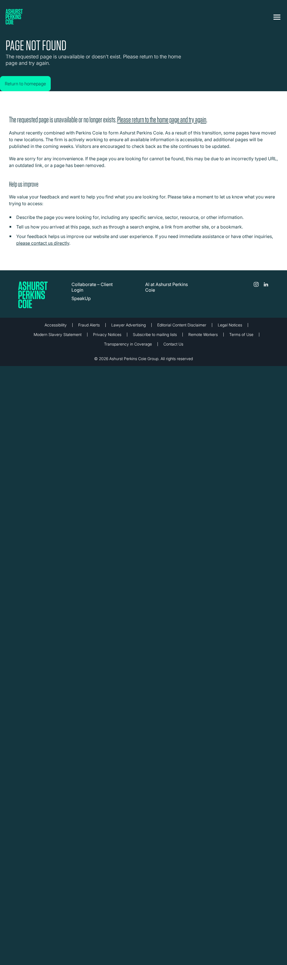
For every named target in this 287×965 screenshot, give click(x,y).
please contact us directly (42, 247)
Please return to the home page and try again (161, 124)
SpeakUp (81, 302)
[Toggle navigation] (276, 16)
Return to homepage (31, 78)
